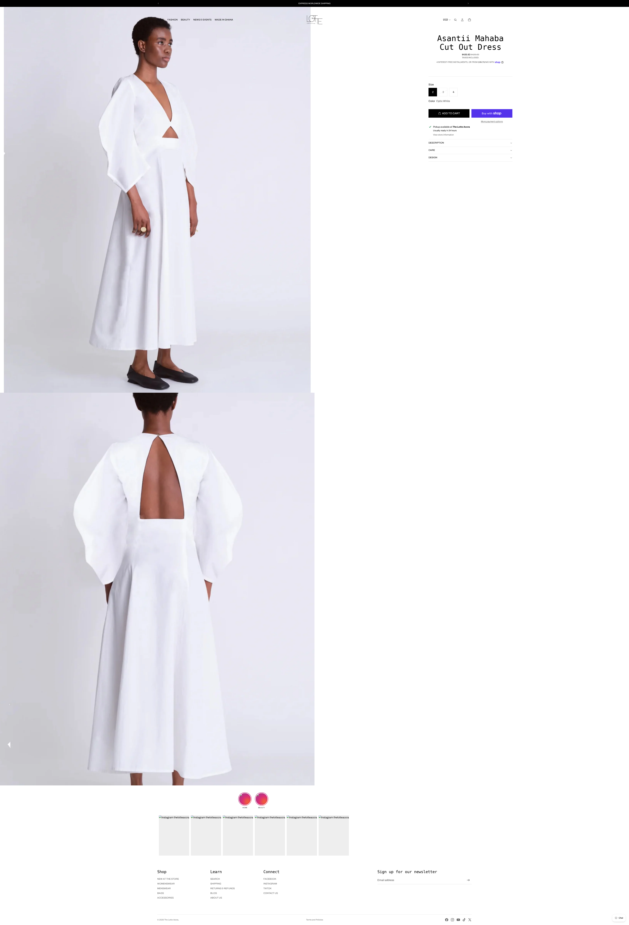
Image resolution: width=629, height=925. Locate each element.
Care (432, 150)
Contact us (270, 893)
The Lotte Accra (171, 920)
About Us (216, 898)
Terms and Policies (314, 920)
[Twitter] (470, 920)
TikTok (267, 888)
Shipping (215, 883)
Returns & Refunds (222, 888)
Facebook (269, 879)
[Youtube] (458, 920)
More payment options (492, 121)
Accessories (165, 898)
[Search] (455, 19)
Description (436, 143)
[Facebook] (447, 920)
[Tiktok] (464, 920)
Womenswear (166, 883)
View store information (443, 135)
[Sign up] (468, 880)
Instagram (270, 883)
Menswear (164, 888)
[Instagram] (452, 920)
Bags (160, 893)
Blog (213, 893)
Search (215, 879)
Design (433, 157)
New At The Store (168, 879)
